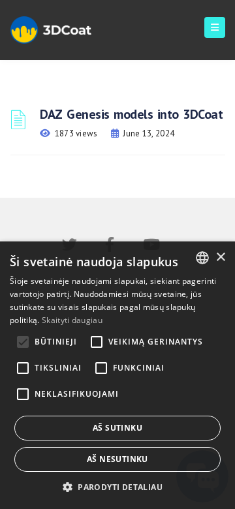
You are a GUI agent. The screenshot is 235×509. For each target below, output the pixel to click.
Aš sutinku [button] (117, 427)
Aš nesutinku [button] (117, 459)
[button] (117, 487)
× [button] (220, 257)
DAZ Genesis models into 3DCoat (131, 114)
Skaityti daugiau (72, 320)
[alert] (117, 375)
